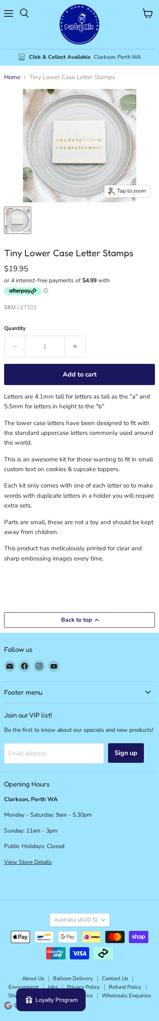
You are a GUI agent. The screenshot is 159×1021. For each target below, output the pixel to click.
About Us (33, 978)
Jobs (53, 987)
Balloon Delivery (73, 978)
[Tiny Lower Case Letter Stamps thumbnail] (17, 220)
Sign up (126, 753)
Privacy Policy (83, 987)
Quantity (15, 329)
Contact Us (115, 978)
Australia (75, 920)
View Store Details (28, 862)
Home (12, 77)
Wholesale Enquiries (126, 995)
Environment (24, 987)
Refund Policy (125, 987)
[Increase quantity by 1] (75, 346)
